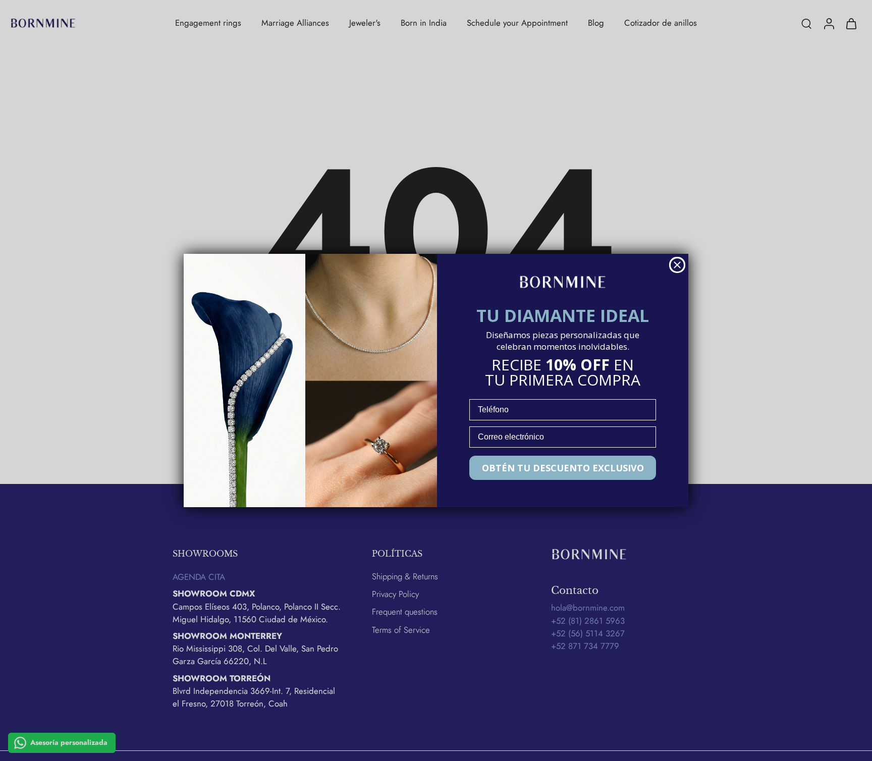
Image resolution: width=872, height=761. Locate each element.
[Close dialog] (677, 265)
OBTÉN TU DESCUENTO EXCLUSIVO (563, 468)
